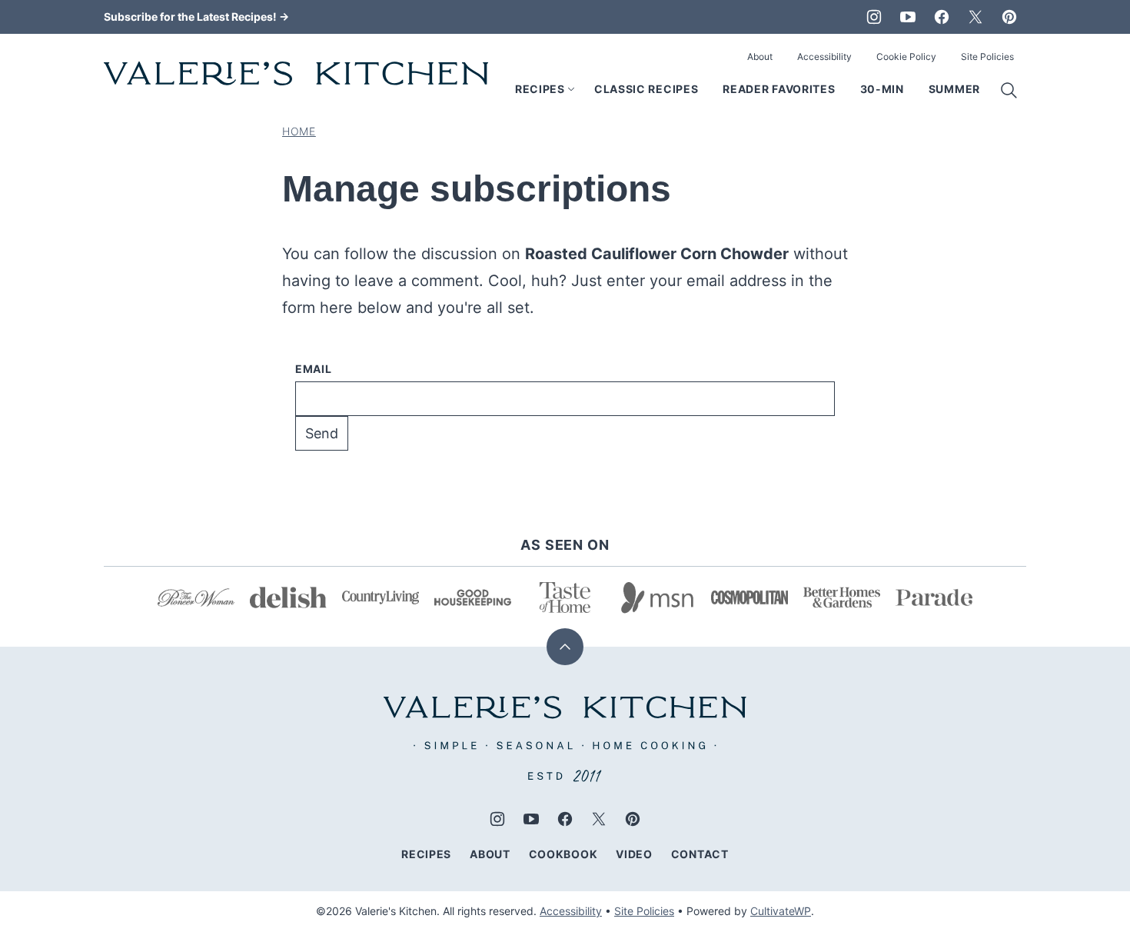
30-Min (882, 88)
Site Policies (987, 56)
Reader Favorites (779, 88)
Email (313, 368)
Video (634, 853)
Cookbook (563, 853)
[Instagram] (874, 17)
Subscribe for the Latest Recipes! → (196, 16)
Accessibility (824, 56)
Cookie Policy (906, 56)
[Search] (1009, 91)
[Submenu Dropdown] (571, 89)
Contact (700, 853)
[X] (975, 17)
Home (299, 131)
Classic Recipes (646, 88)
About (760, 56)
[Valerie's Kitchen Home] (296, 73)
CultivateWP (780, 910)
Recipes (540, 88)
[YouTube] (908, 17)
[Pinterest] (1009, 17)
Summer (954, 88)
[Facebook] (942, 17)
